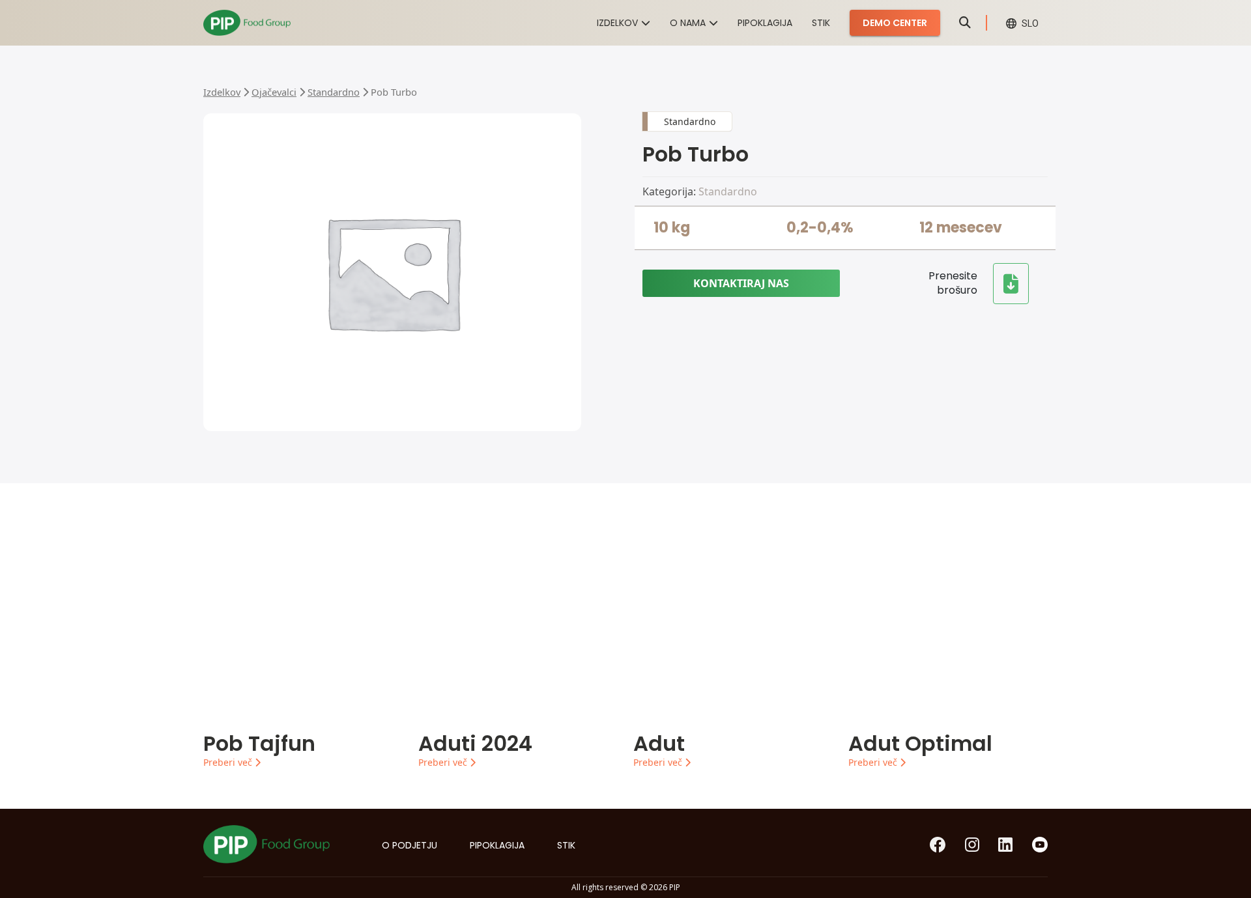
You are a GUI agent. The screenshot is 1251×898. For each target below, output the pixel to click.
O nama (688, 22)
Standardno (334, 91)
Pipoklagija (765, 22)
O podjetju (409, 845)
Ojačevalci (274, 91)
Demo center (895, 22)
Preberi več (229, 762)
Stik (821, 22)
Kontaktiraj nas (741, 283)
